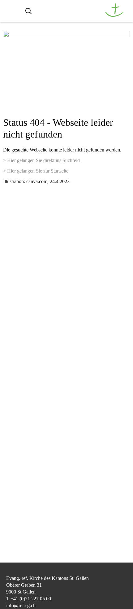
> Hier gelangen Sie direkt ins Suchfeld (41, 160)
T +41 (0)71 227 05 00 (28, 598)
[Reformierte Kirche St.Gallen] (114, 15)
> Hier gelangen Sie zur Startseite (35, 170)
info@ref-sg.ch (21, 605)
